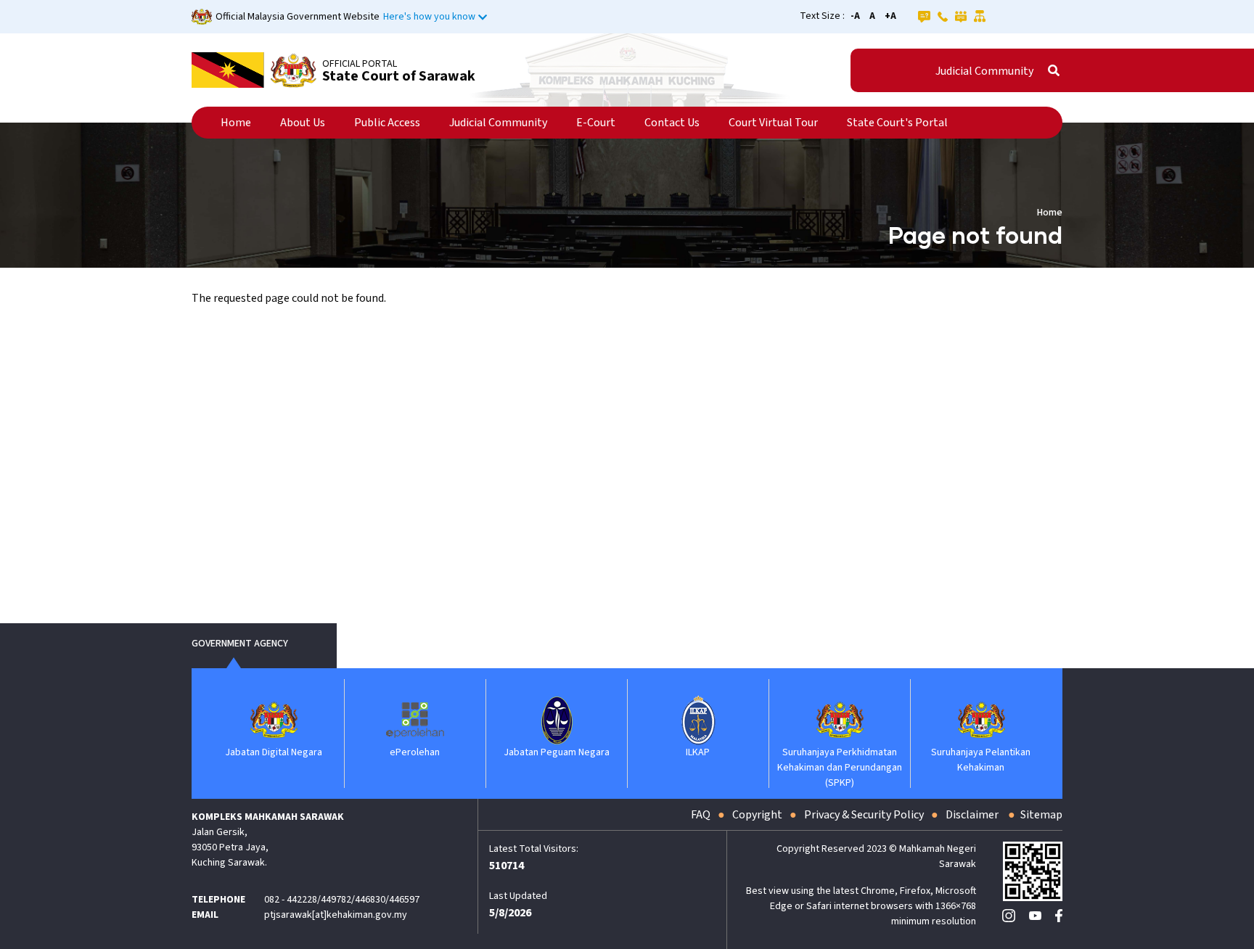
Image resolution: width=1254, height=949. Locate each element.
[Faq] (924, 16)
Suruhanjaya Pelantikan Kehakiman (980, 760)
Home (236, 123)
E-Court (595, 123)
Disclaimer (973, 815)
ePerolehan (415, 752)
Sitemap (1041, 815)
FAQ (700, 815)
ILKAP (698, 752)
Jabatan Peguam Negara (557, 752)
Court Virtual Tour (773, 123)
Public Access (387, 123)
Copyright (757, 815)
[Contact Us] (943, 16)
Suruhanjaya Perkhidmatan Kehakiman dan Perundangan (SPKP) (839, 767)
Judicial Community (984, 71)
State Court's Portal (897, 123)
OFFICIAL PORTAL (359, 64)
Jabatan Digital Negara (273, 752)
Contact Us (672, 123)
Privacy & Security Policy (864, 815)
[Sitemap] (980, 16)
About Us (302, 123)
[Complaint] (961, 16)
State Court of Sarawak (398, 76)
